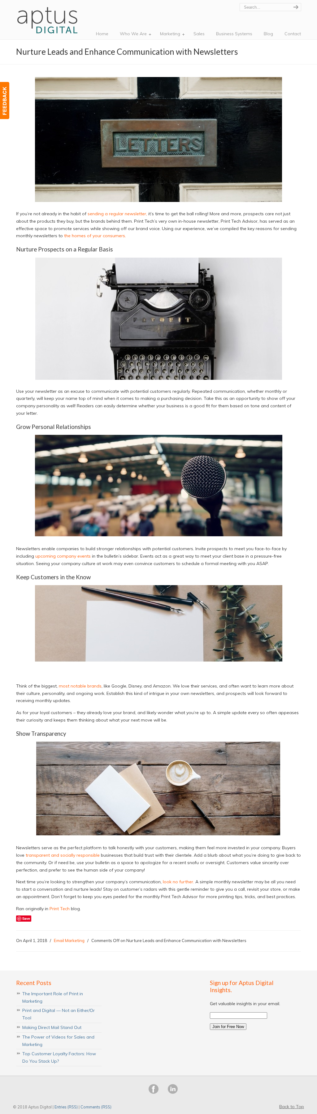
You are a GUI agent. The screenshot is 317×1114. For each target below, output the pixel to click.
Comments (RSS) (95, 1106)
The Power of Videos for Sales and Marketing (58, 1040)
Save (26, 918)
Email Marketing (69, 940)
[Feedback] (4, 100)
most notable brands (80, 686)
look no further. (178, 882)
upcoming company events (63, 556)
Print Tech (60, 908)
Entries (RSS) (66, 1106)
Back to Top (291, 1106)
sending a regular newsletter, (117, 213)
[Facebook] (153, 1092)
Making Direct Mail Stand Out (51, 1027)
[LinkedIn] (173, 1092)
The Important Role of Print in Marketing (52, 997)
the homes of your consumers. (95, 235)
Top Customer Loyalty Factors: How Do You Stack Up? (59, 1057)
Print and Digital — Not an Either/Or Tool (58, 1014)
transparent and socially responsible (63, 855)
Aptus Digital (48, 18)
